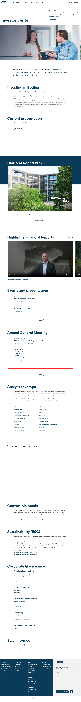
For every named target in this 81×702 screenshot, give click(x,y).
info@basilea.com (62, 673)
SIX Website (16, 628)
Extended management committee (21, 619)
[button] (72, 237)
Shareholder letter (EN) (19, 351)
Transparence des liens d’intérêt (8, 699)
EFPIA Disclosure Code (26, 698)
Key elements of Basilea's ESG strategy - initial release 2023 (26, 554)
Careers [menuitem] (44, 2)
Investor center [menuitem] (35, 2)
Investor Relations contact (19, 646)
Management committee (19, 617)
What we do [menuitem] (25, 2)
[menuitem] (4, 662)
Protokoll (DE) (17, 363)
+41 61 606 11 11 (60, 672)
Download (17, 128)
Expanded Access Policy (37, 698)
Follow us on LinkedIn (18, 648)
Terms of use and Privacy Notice (13, 698)
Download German (23, 214)
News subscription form (19, 645)
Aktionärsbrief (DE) (18, 359)
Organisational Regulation (19, 601)
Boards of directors (18, 615)
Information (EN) (17, 349)
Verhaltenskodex (17, 592)
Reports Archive (39, 220)
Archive (41, 320)
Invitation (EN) (17, 353)
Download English (12, 214)
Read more (53, 20)
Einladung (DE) (17, 361)
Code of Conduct (17, 590)
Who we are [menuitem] (16, 2)
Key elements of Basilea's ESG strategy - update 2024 (25, 552)
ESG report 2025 (17, 550)
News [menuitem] (70, 2)
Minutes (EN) (17, 355)
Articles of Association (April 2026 (21, 574)
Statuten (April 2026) (18, 576)
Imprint (3, 698)
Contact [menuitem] (76, 2)
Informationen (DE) (18, 357)
